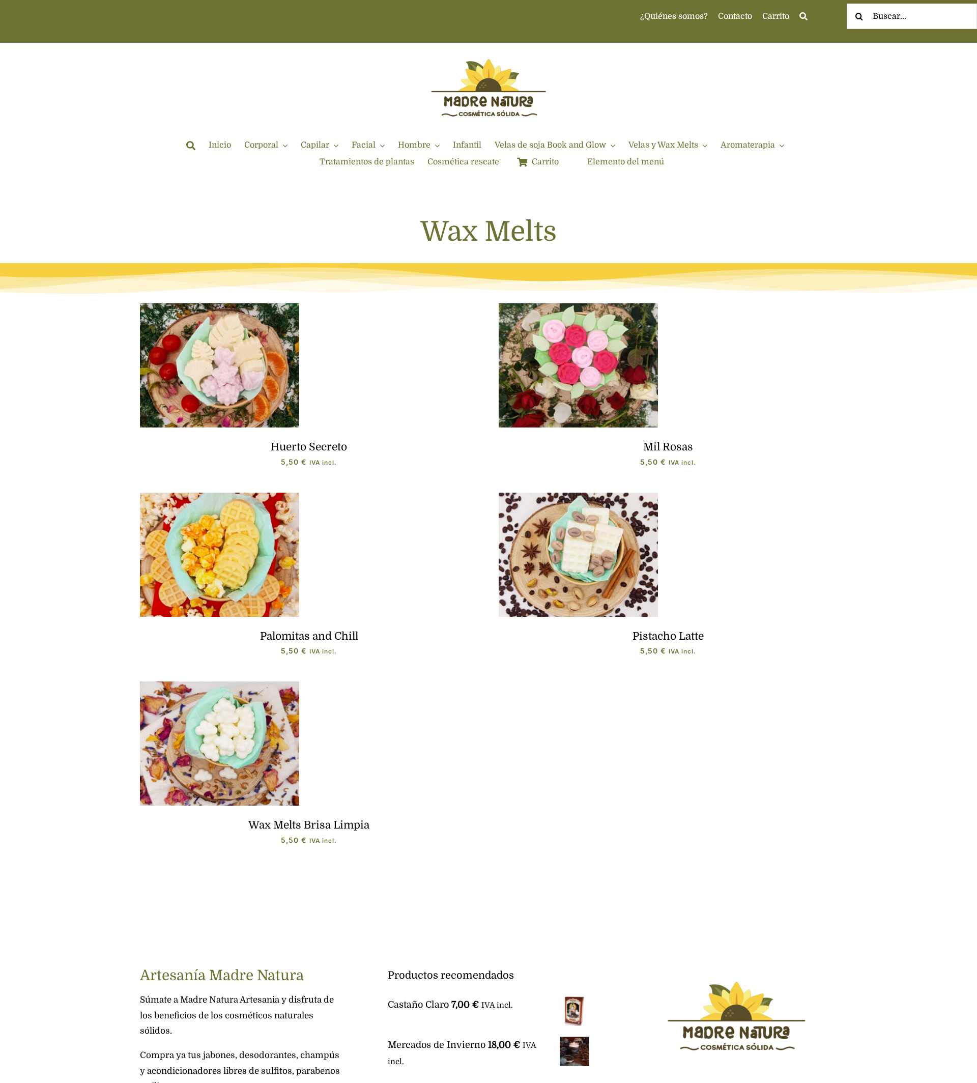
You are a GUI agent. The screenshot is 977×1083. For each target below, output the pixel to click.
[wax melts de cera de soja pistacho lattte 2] (578, 497)
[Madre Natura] (488, 47)
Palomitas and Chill (309, 636)
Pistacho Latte (668, 636)
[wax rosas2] (578, 308)
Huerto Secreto (309, 447)
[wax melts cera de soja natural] (219, 686)
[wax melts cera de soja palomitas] (219, 497)
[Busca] (803, 16)
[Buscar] (190, 145)
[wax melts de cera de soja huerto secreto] (219, 308)
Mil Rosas (668, 447)
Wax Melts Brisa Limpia (308, 825)
